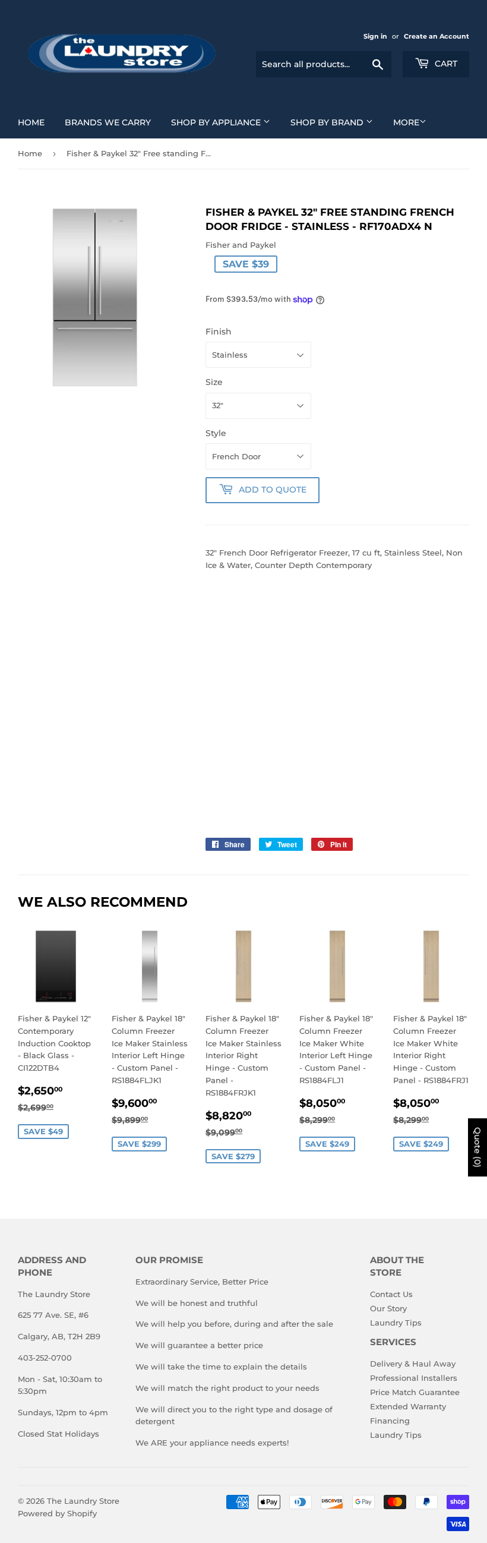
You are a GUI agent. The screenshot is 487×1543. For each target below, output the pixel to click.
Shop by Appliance (217, 122)
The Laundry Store (83, 1501)
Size (214, 382)
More (406, 122)
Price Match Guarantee (415, 1392)
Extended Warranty (408, 1406)
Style (215, 433)
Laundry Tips (396, 1322)
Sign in (375, 36)
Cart (444, 63)
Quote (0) (477, 1148)
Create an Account (436, 36)
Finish (218, 331)
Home (31, 122)
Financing (390, 1420)
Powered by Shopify (57, 1513)
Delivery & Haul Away (413, 1363)
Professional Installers (413, 1378)
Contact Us (391, 1294)
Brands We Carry (108, 122)
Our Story (388, 1308)
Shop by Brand (328, 122)
